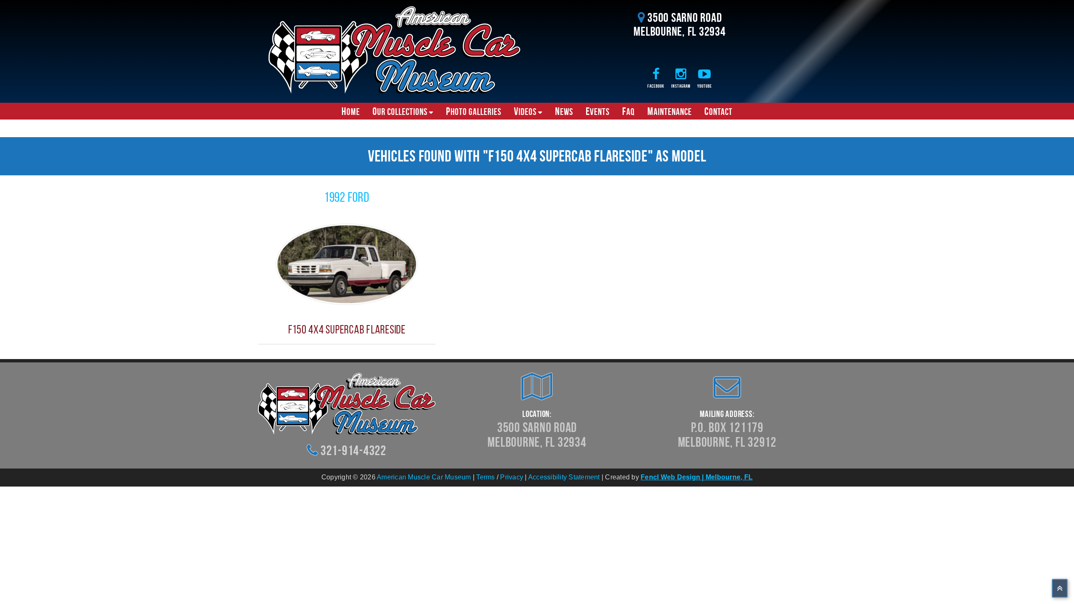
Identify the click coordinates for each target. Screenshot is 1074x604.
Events (598, 111)
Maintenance (669, 111)
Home (350, 111)
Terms (485, 477)
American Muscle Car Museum (424, 477)
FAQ (628, 111)
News (564, 111)
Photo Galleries (473, 111)
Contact (718, 111)
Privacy (511, 477)
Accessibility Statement (564, 477)
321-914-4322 (353, 450)
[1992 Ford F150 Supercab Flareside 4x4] (346, 263)
